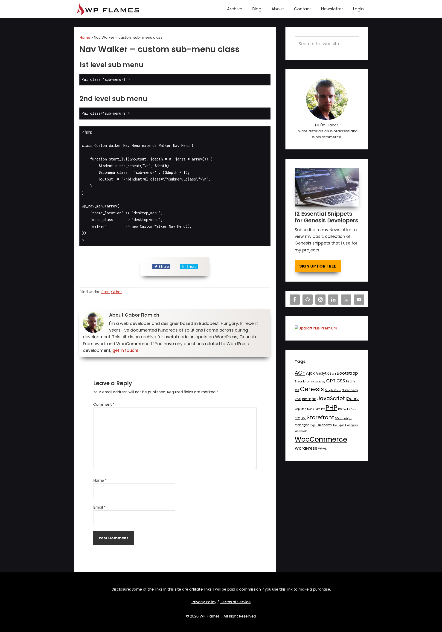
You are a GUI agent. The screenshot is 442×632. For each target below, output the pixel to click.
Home (84, 37)
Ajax (310, 373)
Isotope (309, 399)
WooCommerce (321, 439)
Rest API (343, 409)
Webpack (352, 425)
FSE (297, 390)
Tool (335, 425)
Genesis (312, 389)
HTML (298, 399)
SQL (303, 418)
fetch (350, 381)
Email (99, 507)
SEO (297, 418)
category (320, 381)
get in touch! (125, 350)
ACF (300, 372)
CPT (331, 381)
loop (297, 409)
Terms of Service (235, 602)
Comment (104, 404)
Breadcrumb (304, 381)
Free (105, 291)
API (334, 374)
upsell (342, 425)
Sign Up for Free (317, 266)
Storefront (320, 417)
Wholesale (301, 431)
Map (303, 409)
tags (312, 425)
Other (116, 291)
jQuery (352, 399)
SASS (352, 409)
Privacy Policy (204, 602)
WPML (322, 449)
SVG (339, 418)
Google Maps (333, 390)
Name (100, 480)
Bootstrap (347, 373)
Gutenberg (350, 390)
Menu (310, 409)
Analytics (323, 373)
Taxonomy (324, 425)
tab (345, 418)
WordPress (306, 448)
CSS (341, 381)
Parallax (320, 409)
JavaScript (331, 398)
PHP (331, 407)
